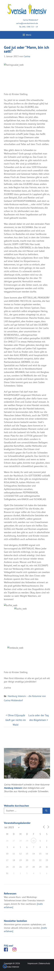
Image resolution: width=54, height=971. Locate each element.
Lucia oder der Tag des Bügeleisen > (38, 718)
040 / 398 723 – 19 (30, 27)
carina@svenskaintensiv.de (27, 23)
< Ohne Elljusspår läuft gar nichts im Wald (15, 720)
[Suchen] (46, 811)
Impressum (32, 963)
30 (33, 840)
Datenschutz (44, 963)
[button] (4, 966)
